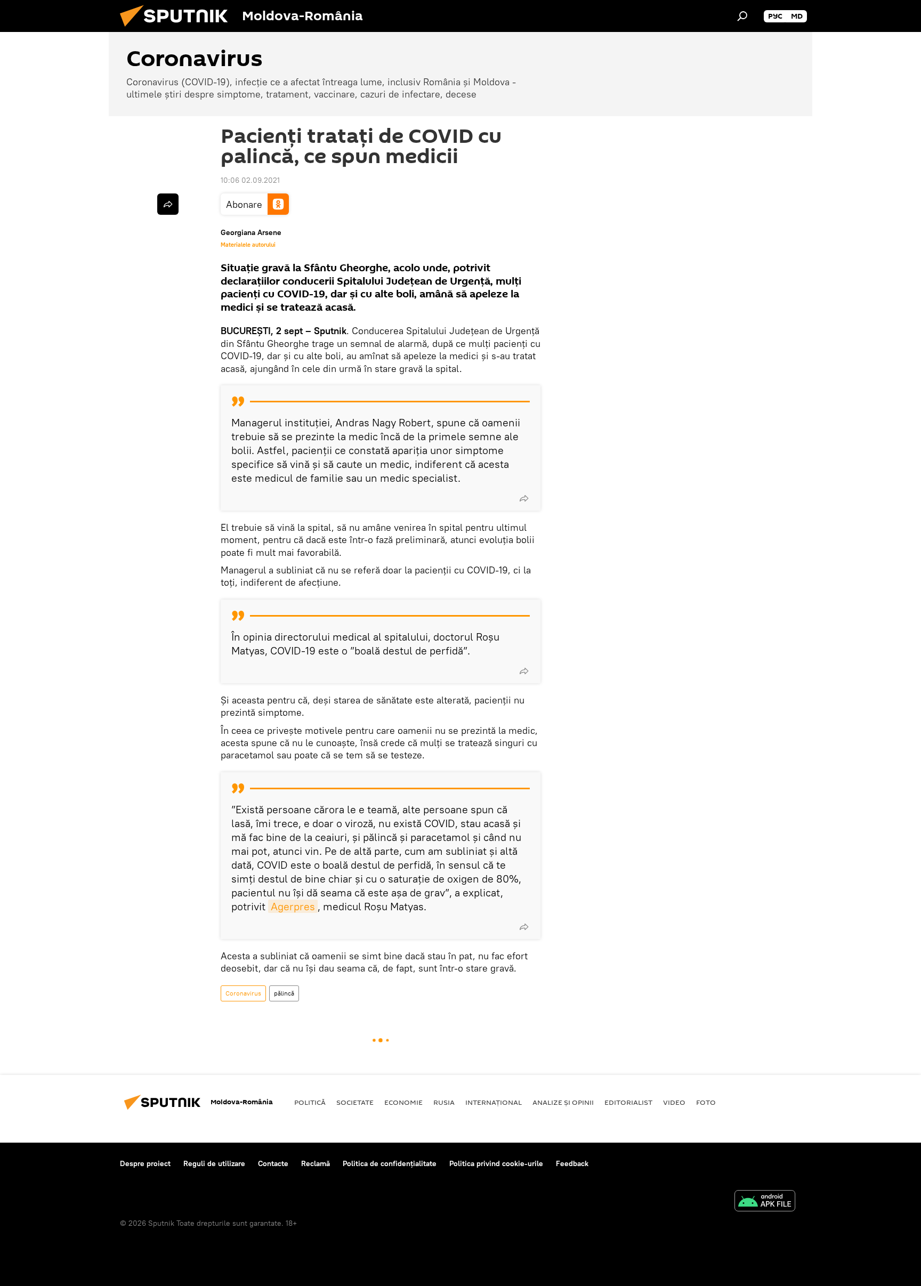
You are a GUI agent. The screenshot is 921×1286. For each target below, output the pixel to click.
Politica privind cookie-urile (496, 1163)
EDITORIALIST (628, 1102)
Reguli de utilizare (214, 1163)
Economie (403, 1102)
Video (674, 1102)
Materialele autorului (248, 244)
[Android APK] (765, 1202)
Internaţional (493, 1102)
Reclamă (315, 1163)
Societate (355, 1102)
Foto (706, 1102)
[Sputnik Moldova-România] (178, 29)
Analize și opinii (563, 1102)
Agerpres (293, 906)
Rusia (444, 1102)
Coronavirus (243, 993)
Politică (310, 1102)
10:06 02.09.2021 (250, 180)
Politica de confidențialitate (390, 1163)
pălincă (284, 993)
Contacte (273, 1163)
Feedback (572, 1163)
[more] (524, 498)
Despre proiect (145, 1163)
